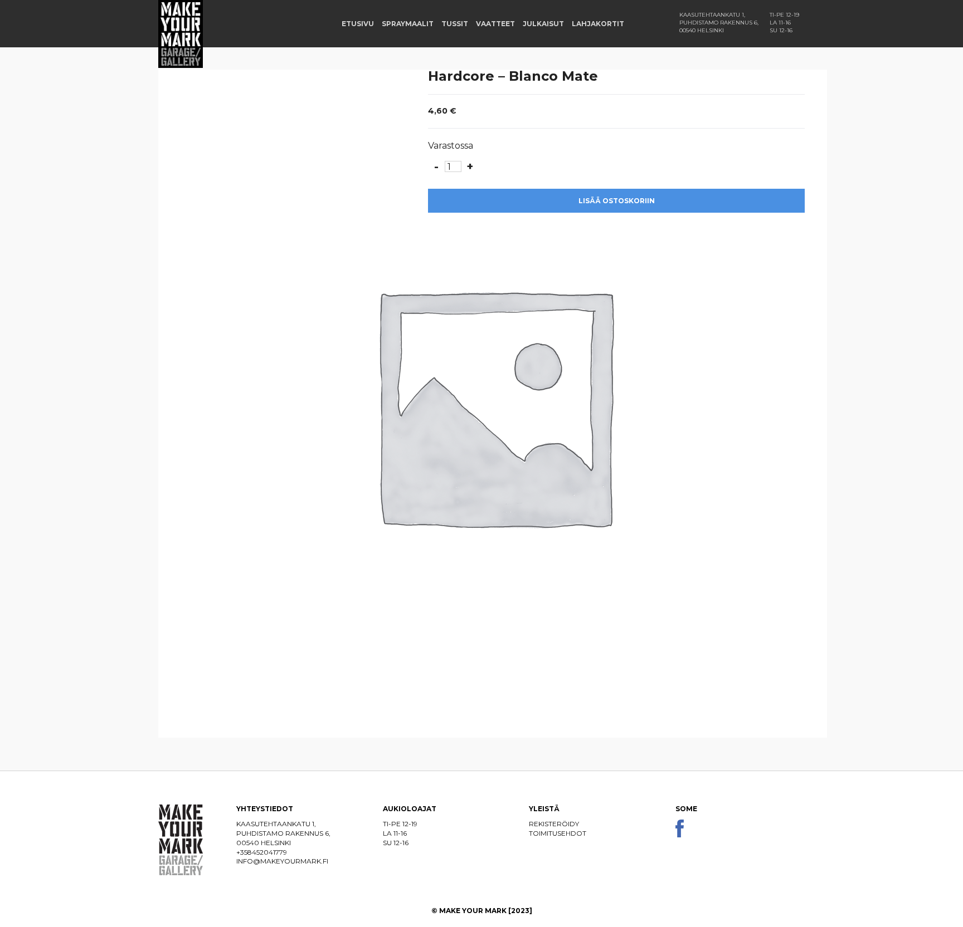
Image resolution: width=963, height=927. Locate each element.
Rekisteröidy (554, 824)
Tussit (454, 23)
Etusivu (358, 23)
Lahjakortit (598, 23)
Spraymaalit (408, 23)
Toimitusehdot (557, 833)
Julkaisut (543, 23)
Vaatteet (495, 23)
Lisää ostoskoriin (616, 201)
